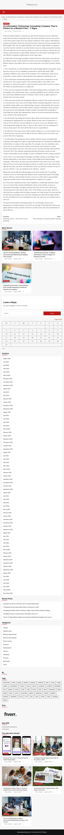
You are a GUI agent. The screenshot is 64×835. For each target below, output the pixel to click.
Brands (26, 682)
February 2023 (7, 472)
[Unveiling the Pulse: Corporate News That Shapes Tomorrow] (47, 776)
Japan (58, 689)
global (17, 689)
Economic (6, 644)
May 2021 (6, 543)
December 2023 (7, 439)
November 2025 (8, 382)
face (4, 689)
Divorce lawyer (7, 641)
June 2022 (6, 499)
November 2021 (8, 523)
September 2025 (8, 385)
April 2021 (6, 546)
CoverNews (35, 832)
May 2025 (6, 392)
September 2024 (8, 409)
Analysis (5, 627)
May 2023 (6, 462)
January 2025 (7, 402)
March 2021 (6, 549)
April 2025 (6, 395)
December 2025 (7, 378)
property (5, 696)
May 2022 (6, 502)
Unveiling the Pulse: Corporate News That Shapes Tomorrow (20, 614)
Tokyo (36, 696)
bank (13, 682)
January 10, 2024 (17, 31)
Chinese (5, 686)
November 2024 (8, 405)
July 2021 (6, 536)
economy (49, 686)
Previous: (15, 219)
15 (49, 334)
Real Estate (6, 661)
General (5, 651)
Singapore (13, 696)
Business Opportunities (9, 634)
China (52, 682)
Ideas (39, 689)
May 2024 (6, 422)
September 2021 (8, 529)
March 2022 (6, 509)
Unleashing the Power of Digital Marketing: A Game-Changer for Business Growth (44, 255)
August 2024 (6, 412)
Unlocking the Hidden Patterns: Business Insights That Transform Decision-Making (26, 610)
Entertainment (7, 648)
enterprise (57, 686)
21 (41, 337)
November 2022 (8, 482)
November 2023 (8, 442)
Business (32, 682)
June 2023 (6, 459)
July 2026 (6, 362)
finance (10, 689)
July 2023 (6, 455)
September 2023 (8, 449)
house (34, 689)
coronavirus (13, 686)
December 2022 (7, 479)
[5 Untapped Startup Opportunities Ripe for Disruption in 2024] (47, 746)
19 (23, 337)
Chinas (58, 682)
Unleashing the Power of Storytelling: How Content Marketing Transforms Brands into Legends (15, 287)
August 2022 (6, 492)
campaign (40, 682)
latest (16, 693)
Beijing (19, 682)
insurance (52, 689)
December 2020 (7, 559)
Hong (28, 689)
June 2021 (6, 539)
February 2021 (7, 553)
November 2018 (8, 593)
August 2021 (6, 533)
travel (43, 696)
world (5, 700)
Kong (10, 693)
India (45, 689)
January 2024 (7, 435)
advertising (6, 682)
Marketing (6, 23)
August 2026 (6, 358)
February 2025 (7, 398)
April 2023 (6, 466)
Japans (5, 693)
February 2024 (7, 432)
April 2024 (6, 425)
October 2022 (7, 486)
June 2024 (6, 419)
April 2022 (6, 506)
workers (55, 696)
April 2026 (6, 372)
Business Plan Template (9, 637)
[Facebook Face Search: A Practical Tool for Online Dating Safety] (16, 746)
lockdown (24, 693)
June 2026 (6, 365)
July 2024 (6, 415)
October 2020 (7, 566)
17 (6, 337)
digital (34, 686)
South (20, 696)
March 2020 (6, 590)
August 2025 (6, 388)
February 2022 (7, 512)
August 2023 (6, 452)
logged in (13, 305)
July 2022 (6, 496)
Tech (26, 696)
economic (41, 686)
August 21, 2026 (17, 258)
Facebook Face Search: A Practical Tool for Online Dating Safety (21, 603)
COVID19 (22, 686)
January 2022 (7, 516)
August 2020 (6, 573)
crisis (28, 686)
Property (5, 658)
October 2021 (7, 526)
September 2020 (8, 569)
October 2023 (7, 445)
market (31, 693)
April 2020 (6, 586)
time (31, 696)
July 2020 (6, 576)
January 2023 (7, 476)
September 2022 (8, 489)
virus (48, 696)
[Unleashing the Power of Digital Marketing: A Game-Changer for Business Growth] (47, 240)
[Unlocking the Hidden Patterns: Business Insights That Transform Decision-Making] (16, 776)
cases (47, 682)
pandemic (53, 693)
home (22, 689)
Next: (47, 217)
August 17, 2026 (17, 291)
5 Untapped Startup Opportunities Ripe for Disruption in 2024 (21, 607)
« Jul (3, 348)
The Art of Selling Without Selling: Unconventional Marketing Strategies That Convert (15, 255)
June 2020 (6, 579)
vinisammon (5, 729)
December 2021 (7, 519)
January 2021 (7, 556)
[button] (3, 12)
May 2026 (6, 368)
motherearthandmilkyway (9, 727)
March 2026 (6, 375)
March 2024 (6, 429)
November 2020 (8, 563)
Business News (7, 631)
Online (46, 693)
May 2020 (6, 583)
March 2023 (6, 469)
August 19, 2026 (48, 258)
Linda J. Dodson (8, 31)
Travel (5, 664)
